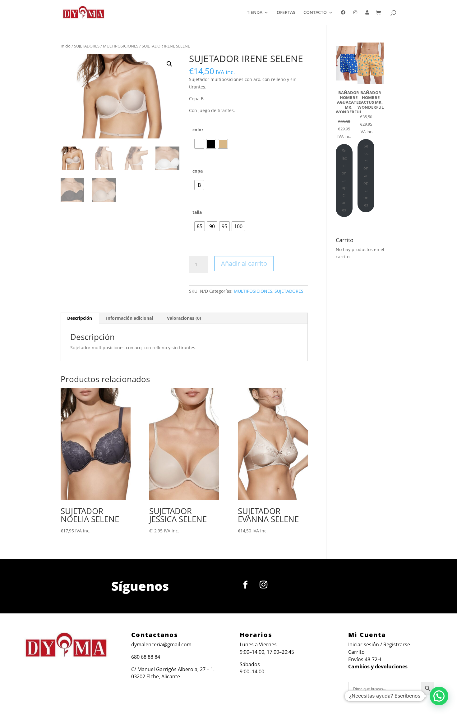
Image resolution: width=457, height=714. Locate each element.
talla (197, 212)
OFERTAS (286, 12)
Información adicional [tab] (129, 318)
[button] (169, 64)
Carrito (356, 651)
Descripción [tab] (79, 318)
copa (197, 171)
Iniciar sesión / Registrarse (379, 644)
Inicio (66, 46)
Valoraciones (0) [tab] (184, 318)
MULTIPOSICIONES (120, 46)
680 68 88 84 (145, 656)
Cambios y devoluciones (378, 666)
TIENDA (254, 12)
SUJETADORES (86, 46)
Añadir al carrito (244, 263)
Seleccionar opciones (344, 180)
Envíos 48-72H (364, 659)
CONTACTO (315, 12)
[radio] (199, 143)
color (197, 130)
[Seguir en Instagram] (263, 585)
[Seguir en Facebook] (245, 585)
